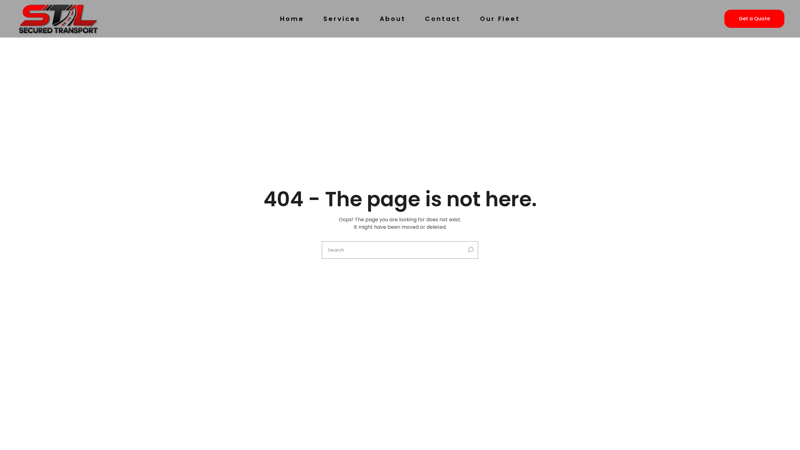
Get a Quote (754, 18)
